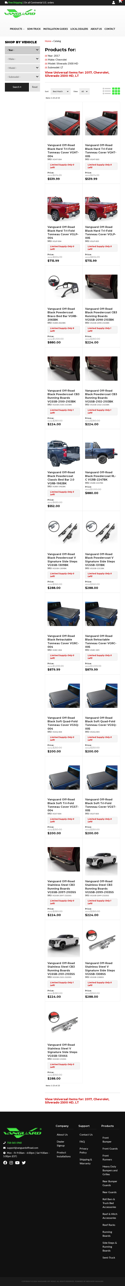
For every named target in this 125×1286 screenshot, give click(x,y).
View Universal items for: (77, 74)
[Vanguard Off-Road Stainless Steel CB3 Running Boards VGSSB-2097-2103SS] (64, 859)
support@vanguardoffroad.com (22, 1148)
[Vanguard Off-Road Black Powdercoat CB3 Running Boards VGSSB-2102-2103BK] (101, 368)
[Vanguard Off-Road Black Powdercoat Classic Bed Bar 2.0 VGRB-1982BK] (64, 450)
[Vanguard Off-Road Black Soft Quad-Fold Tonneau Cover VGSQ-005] (101, 695)
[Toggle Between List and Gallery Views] (111, 90)
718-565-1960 (14, 1143)
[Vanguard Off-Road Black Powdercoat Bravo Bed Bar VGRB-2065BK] (64, 287)
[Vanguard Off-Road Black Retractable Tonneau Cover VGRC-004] (64, 614)
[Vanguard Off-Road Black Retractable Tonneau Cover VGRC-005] (101, 614)
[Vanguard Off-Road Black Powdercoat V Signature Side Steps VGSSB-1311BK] (101, 532)
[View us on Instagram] (11, 1163)
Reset (35, 87)
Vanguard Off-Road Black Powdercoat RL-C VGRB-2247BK (100, 476)
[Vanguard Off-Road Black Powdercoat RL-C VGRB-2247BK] (101, 450)
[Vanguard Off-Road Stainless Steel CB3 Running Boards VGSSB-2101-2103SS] (64, 941)
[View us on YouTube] (17, 1163)
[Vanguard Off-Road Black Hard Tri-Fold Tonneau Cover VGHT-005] (101, 123)
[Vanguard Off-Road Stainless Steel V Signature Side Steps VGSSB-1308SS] (101, 941)
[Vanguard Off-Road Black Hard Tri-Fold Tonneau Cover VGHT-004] (64, 123)
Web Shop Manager (94, 1281)
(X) (46, 56)
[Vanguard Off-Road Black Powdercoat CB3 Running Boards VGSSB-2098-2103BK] (101, 287)
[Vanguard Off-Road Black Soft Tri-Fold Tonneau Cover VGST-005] (101, 777)
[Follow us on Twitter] (24, 1163)
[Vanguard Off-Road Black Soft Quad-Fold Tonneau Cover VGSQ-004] (64, 695)
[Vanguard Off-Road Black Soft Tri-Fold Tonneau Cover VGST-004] (64, 777)
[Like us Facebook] (5, 1163)
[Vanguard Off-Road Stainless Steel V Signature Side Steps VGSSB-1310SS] (64, 1022)
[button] (17, 29)
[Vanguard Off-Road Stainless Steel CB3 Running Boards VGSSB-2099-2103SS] (101, 859)
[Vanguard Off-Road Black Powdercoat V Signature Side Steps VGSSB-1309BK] (64, 532)
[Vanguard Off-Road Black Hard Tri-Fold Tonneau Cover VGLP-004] (64, 205)
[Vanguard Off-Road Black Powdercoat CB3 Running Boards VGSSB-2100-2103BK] (64, 368)
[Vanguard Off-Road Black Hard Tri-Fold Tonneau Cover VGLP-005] (101, 205)
